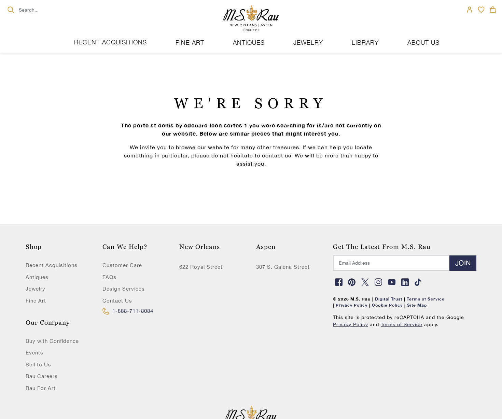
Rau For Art (41, 388)
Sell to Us (38, 364)
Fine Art (36, 301)
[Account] (469, 9)
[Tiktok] (418, 282)
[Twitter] (365, 282)
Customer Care (122, 265)
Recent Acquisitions (110, 42)
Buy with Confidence (52, 341)
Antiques (37, 277)
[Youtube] (392, 282)
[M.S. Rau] (251, 18)
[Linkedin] (405, 282)
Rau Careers (42, 376)
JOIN (463, 263)
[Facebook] (339, 282)
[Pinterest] (352, 282)
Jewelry (35, 289)
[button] (493, 9)
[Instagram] (378, 282)
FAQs (109, 277)
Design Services (123, 289)
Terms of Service (401, 324)
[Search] (10, 9)
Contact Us (117, 301)
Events (34, 352)
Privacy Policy (350, 324)
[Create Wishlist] (481, 9)
